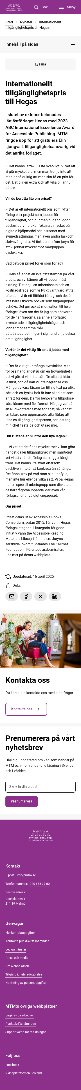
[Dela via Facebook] (26, 596)
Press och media (16, 958)
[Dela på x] (40, 596)
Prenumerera (21, 801)
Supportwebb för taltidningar (25, 1032)
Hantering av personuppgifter (26, 982)
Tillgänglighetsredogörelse (23, 974)
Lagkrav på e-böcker (19, 1015)
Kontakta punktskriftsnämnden (27, 941)
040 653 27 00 (40, 883)
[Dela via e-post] (11, 596)
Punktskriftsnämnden (20, 1023)
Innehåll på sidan (21, 44)
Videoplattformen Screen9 (23, 1073)
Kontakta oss (21, 709)
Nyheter (26, 22)
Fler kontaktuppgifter (20, 933)
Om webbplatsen (17, 966)
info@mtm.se (26, 875)
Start (9, 22)
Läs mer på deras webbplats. (28, 555)
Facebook (12, 1065)
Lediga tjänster (15, 949)
